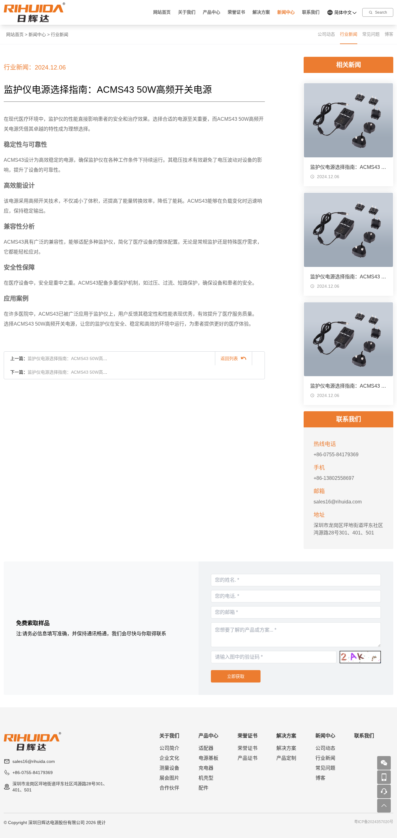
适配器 (205, 748)
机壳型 (205, 778)
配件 (203, 788)
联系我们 (310, 12)
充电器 (205, 768)
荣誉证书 (236, 12)
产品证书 (247, 758)
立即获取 (235, 676)
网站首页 (162, 12)
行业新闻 (59, 34)
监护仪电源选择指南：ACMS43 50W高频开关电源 (76, 358)
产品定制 (286, 758)
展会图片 (169, 778)
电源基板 (208, 758)
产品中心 (211, 12)
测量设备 (169, 768)
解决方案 (261, 12)
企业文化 (169, 758)
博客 (389, 34)
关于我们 (186, 12)
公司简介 (169, 748)
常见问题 (371, 34)
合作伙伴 (169, 788)
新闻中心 (286, 12)
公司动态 (326, 34)
